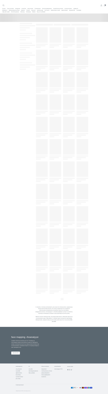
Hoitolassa (28, 11)
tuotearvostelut (19, 376)
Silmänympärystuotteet (14, 10)
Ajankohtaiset (64, 10)
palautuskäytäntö (45, 372)
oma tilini (31, 369)
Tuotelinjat (78, 10)
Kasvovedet (30, 8)
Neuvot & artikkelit (41, 11)
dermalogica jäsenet (33, 371)
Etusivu (4, 8)
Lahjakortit (75, 8)
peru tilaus (18, 378)
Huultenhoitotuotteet (58, 8)
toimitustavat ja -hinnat (46, 371)
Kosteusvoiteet (68, 8)
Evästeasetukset (20, 385)
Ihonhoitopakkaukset (47, 8)
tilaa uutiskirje (32, 372)
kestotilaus (18, 374)
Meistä (33, 11)
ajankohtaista (19, 372)
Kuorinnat (24, 8)
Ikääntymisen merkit (55, 10)
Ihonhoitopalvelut (15, 11)
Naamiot (23, 10)
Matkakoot (4, 10)
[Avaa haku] (3, 5)
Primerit (28, 10)
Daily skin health (6, 11)
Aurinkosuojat (40, 10)
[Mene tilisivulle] (101, 5)
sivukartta (43, 376)
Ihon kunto (47, 10)
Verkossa (22, 11)
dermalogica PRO (58, 369)
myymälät (18, 371)
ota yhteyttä (19, 369)
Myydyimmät (72, 10)
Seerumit (33, 10)
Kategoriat (17, 8)
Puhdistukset (38, 8)
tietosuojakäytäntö (45, 374)
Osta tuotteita (10, 8)
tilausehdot (44, 369)
